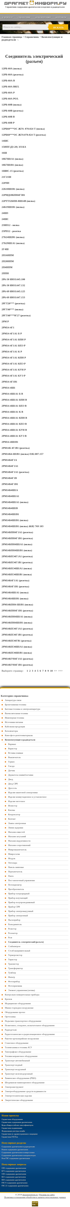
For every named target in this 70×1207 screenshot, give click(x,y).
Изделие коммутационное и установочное (27, 797)
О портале (7, 17)
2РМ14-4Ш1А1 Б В (12, 393)
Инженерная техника (14, 718)
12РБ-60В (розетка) (12, 110)
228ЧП (5, 183)
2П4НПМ (7, 267)
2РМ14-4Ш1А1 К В (12, 412)
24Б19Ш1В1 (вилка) (13, 207)
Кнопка (11, 810)
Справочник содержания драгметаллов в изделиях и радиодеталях (35, 7)
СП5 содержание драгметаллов (14, 1168)
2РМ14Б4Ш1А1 (10, 496)
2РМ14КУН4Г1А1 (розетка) (17, 658)
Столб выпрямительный (19, 950)
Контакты (61, 17)
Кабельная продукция (15, 726)
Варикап (12, 744)
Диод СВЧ (13, 783)
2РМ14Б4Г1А (9, 460)
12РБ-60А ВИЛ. (10, 86)
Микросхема (14, 854)
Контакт (12, 819)
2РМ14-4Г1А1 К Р (12, 351)
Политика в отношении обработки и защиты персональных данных (35, 1197)
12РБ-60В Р (8, 122)
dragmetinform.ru (30, 1194)
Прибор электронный (18, 915)
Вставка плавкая (15, 753)
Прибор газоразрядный (18, 893)
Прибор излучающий (18, 898)
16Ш (4, 153)
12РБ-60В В (8, 116)
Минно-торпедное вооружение (19, 1008)
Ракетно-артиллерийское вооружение (22, 1038)
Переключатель (15, 871)
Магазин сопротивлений (19, 845)
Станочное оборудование (16, 1043)
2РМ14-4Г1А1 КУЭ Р (13, 375)
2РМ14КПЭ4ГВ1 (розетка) (16, 640)
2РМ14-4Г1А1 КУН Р (14, 369)
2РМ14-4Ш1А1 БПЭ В (14, 406)
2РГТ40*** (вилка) (12, 309)
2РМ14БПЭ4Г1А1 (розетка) (17, 556)
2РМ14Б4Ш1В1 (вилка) (15, 520)
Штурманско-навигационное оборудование (25, 1082)
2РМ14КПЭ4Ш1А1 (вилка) (17, 646)
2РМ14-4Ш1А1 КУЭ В (14, 436)
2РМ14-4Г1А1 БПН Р (14, 339)
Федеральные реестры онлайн (13, 1131)
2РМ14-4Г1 (8, 327)
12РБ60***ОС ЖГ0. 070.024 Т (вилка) (23, 128)
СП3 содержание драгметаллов (14, 1174)
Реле (10, 937)
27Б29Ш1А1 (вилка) (13, 243)
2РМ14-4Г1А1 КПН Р (14, 357)
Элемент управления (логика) (21, 990)
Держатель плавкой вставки (20, 775)
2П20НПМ (8, 261)
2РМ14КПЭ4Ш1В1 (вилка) (17, 652)
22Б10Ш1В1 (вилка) (13, 189)
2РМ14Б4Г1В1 (10, 484)
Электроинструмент (14, 1087)
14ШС (5, 141)
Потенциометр (15, 885)
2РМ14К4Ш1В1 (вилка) (15, 598)
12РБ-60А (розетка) (12, 74)
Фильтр (11, 977)
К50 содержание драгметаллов (14, 1180)
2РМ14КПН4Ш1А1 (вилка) (17, 616)
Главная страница (12, 37)
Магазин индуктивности (19, 841)
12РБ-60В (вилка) (11, 104)
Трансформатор (15, 968)
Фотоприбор (14, 981)
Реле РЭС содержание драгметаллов (16, 1158)
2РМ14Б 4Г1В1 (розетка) (16, 448)
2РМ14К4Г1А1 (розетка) (15, 580)
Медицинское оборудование (18, 1003)
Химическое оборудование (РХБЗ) (20, 1078)
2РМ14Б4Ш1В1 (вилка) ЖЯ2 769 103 (22, 526)
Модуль (11, 858)
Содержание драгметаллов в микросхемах (18, 1152)
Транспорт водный (13, 1065)
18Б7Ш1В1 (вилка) (12, 165)
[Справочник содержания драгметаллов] (35, 4)
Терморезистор (15, 955)
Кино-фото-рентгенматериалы (19, 735)
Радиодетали (11, 1030)
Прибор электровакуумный (20, 911)
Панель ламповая (16, 867)
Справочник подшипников (12, 1128)
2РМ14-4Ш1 (8, 387)
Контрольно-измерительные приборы (22, 994)
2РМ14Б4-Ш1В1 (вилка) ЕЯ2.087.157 (22, 454)
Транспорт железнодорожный (19, 1074)
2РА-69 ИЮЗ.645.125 (13, 291)
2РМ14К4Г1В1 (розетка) (15, 586)
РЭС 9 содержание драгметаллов (14, 1183)
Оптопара (12, 863)
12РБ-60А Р (8, 92)
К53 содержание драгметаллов (14, 1177)
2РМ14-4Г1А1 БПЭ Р (13, 345)
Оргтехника (10, 1016)
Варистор (12, 748)
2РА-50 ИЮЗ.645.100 (13, 279)
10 (51, 671)
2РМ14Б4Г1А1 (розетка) (15, 472)
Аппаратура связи (13, 700)
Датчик (11, 770)
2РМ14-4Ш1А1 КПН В (14, 418)
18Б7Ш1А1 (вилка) (12, 159)
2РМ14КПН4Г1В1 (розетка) (17, 610)
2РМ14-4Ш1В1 (10, 442)
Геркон (11, 761)
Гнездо (11, 766)
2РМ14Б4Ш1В (10, 508)
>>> (60, 671)
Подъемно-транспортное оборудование (23, 1021)
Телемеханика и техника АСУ (18, 1047)
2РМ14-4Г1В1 (9, 381)
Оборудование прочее (15, 1012)
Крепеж (8, 999)
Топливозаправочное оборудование (21, 1056)
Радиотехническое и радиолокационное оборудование (30, 1034)
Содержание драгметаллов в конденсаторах (19, 1155)
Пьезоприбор (14, 920)
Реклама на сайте (47, 1194)
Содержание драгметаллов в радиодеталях (18, 1147)
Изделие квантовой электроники (23, 792)
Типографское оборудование (18, 1052)
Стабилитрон (14, 946)
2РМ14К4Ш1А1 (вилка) (15, 592)
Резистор (12, 929)
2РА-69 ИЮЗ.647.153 (13, 297)
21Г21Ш (6, 177)
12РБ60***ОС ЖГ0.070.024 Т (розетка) (24, 134)
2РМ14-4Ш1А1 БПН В (14, 399)
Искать (58, 27)
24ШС (5, 219)
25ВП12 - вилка (10, 225)
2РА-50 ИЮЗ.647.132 (13, 285)
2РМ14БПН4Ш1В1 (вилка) (17, 550)
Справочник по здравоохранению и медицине (20, 1134)
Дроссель (12, 788)
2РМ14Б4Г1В (9, 478)
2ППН (5, 273)
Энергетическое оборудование (19, 1100)
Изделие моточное (16, 801)
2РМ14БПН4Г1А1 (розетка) (17, 532)
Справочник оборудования (12, 1119)
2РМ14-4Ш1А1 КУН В (14, 430)
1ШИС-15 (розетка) (13, 171)
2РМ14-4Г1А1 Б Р (12, 333)
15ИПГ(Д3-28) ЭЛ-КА (14, 147)
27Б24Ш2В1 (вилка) (13, 237)
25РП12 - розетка (11, 231)
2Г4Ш (5, 249)
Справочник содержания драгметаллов (17, 1122)
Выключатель (14, 757)
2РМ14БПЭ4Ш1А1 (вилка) (17, 568)
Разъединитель (15, 924)
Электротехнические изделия (18, 1096)
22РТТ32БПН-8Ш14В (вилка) (18, 201)
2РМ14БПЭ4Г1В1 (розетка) (17, 562)
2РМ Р (5, 321)
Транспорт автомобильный (17, 1060)
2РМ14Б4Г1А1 (10, 466)
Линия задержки (15, 827)
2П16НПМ (8, 255)
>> (55, 671)
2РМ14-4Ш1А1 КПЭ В (14, 424)
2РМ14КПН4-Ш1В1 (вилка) (17, 604)
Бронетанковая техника (15, 704)
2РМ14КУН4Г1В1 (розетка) (17, 664)
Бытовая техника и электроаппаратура (22, 709)
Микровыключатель (17, 849)
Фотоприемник (15, 986)
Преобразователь (16, 889)
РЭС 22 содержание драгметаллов (15, 1186)
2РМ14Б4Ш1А (10, 490)
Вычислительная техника (16, 713)
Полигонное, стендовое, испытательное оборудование (30, 1025)
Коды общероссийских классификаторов (17, 1125)
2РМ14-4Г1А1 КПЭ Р (14, 363)
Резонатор (13, 933)
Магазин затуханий (17, 836)
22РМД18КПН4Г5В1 (13, 195)
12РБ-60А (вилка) (12, 68)
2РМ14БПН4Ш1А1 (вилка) (17, 544)
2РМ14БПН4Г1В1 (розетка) (17, 538)
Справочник (24, 17)
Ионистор (12, 805)
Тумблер (12, 972)
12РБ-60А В (8, 80)
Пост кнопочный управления (21, 880)
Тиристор (12, 959)
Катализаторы (11, 731)
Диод (10, 779)
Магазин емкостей (16, 832)
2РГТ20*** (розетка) (13, 303)
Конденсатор (14, 814)
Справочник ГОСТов (10, 1137)
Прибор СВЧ (14, 907)
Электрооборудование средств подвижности (25, 1091)
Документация (43, 17)
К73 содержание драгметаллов (14, 1171)
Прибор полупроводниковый (21, 902)
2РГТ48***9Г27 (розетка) (16, 315)
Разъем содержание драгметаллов (15, 1150)
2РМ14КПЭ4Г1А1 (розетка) (17, 628)
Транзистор (13, 964)
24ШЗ (5, 213)
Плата (11, 876)
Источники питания (14, 722)
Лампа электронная (17, 823)
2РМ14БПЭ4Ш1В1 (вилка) (17, 574)
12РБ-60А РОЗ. (10, 98)
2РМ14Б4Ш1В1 (10, 514)
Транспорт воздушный (15, 1069)
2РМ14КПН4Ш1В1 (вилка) (17, 622)
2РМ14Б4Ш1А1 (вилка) (15, 502)
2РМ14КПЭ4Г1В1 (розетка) (17, 634)
